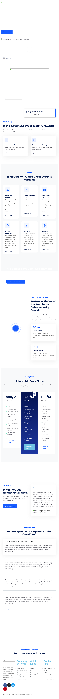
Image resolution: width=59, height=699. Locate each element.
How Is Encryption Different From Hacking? (19, 541)
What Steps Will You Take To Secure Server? (20, 575)
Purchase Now (11, 441)
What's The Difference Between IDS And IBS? (20, 593)
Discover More (7, 32)
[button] (29, 49)
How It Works (22, 32)
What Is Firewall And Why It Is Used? (17, 558)
